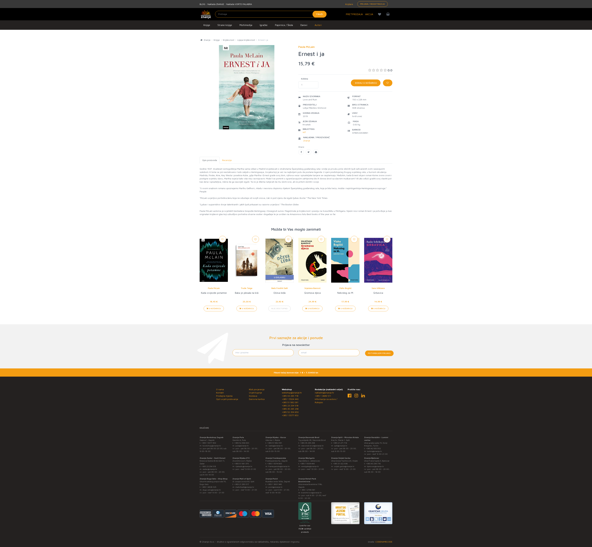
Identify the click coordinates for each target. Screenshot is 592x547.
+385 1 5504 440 (290, 399)
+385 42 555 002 (373, 448)
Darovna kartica (257, 399)
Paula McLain (214, 288)
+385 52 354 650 (290, 412)
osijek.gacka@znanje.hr (344, 466)
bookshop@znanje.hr (212, 446)
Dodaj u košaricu (365, 82)
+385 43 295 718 (290, 396)
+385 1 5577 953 (290, 415)
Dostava (253, 396)
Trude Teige (246, 288)
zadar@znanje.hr (210, 469)
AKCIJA (369, 14)
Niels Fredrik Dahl (279, 288)
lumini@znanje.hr (374, 451)
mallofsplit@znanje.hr (244, 487)
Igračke (263, 25)
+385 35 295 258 (290, 408)
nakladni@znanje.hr (324, 392)
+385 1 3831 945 (274, 484)
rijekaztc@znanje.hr (243, 466)
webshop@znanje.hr (292, 392)
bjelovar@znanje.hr (375, 466)
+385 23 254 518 (290, 405)
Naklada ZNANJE (216, 4)
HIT (304, 132)
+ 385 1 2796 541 (307, 490)
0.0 (390, 70)
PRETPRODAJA (354, 14)
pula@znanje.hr (242, 446)
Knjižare (349, 4)
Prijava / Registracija (372, 4)
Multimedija (245, 25)
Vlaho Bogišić (345, 288)
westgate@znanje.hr (310, 466)
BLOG (202, 4)
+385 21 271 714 (340, 443)
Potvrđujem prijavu (379, 353)
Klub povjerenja (256, 389)
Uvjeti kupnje (255, 392)
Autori (318, 25)
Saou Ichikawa (378, 288)
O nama (220, 389)
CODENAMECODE (383, 541)
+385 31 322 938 (340, 463)
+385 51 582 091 (290, 402)
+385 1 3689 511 (323, 396)
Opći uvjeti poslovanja (227, 399)
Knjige (206, 25)
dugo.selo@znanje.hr (212, 490)
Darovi (303, 25)
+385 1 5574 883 (274, 463)
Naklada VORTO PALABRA (239, 4)
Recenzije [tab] (227, 160)
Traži (319, 14)
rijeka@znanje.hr (275, 446)
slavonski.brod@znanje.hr (312, 446)
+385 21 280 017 (241, 484)
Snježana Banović (312, 288)
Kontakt (220, 392)
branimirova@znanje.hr (311, 492)
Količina (304, 78)
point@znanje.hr (275, 487)
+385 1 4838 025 (208, 487)
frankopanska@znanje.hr (279, 466)
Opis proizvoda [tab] (209, 160)
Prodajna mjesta (224, 396)
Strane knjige (225, 25)
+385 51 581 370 (241, 463)
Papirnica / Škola (284, 25)
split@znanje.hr (340, 446)
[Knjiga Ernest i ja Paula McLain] (301, 152)
